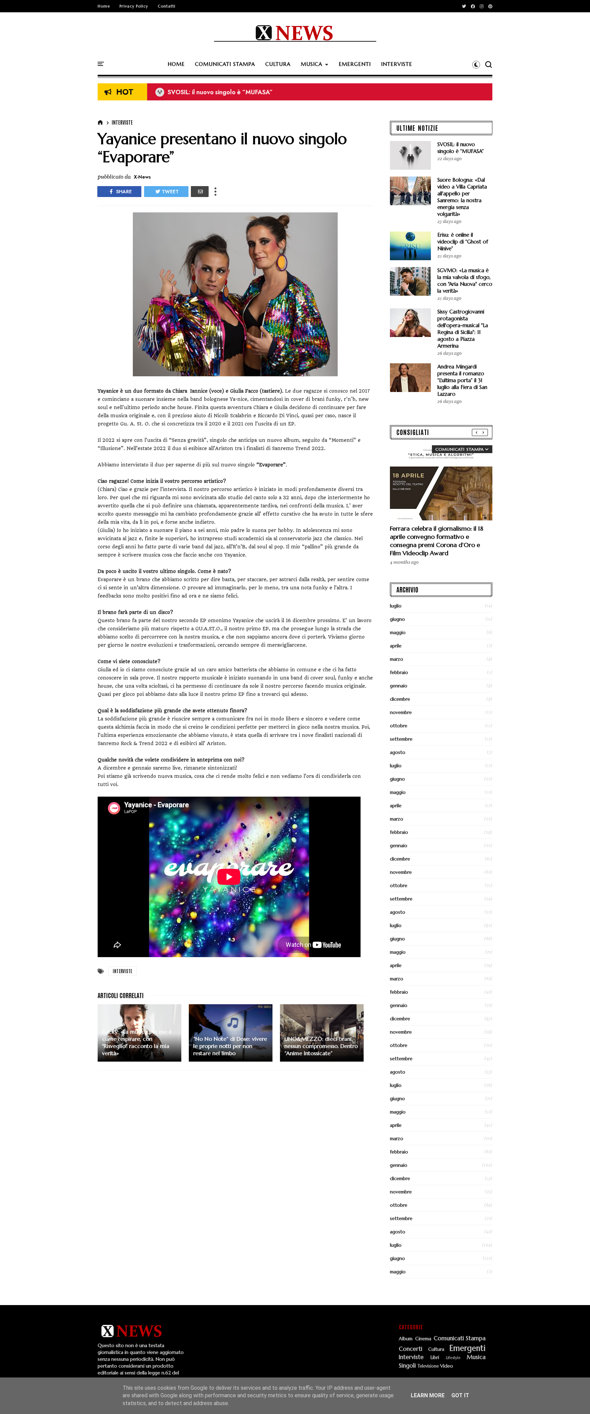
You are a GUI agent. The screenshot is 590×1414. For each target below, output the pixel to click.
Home (104, 6)
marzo (396, 659)
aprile (396, 646)
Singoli (407, 1365)
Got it (460, 1395)
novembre (401, 712)
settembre (401, 739)
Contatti (166, 6)
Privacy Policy (134, 6)
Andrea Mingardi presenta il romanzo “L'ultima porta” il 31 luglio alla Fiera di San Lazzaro (462, 380)
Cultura (436, 1349)
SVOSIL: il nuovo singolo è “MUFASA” (214, 92)
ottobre (398, 726)
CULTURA (278, 64)
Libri (435, 1357)
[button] (476, 64)
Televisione (428, 1366)
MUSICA (311, 64)
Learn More (428, 1395)
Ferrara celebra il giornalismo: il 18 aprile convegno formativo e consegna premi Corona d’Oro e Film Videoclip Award (436, 540)
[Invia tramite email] (200, 191)
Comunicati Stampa (460, 1338)
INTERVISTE (396, 64)
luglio (396, 606)
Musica (476, 1357)
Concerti (410, 1349)
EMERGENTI (355, 64)
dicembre (400, 699)
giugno (397, 619)
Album (405, 1339)
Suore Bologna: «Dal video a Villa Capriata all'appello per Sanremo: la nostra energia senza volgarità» (462, 197)
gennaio (398, 686)
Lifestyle (453, 1358)
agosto (397, 752)
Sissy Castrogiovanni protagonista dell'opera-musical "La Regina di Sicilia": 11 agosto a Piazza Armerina (462, 328)
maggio (398, 632)
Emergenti (467, 1348)
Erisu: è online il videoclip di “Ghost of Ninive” (462, 242)
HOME (176, 64)
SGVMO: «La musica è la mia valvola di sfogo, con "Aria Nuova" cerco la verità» (464, 280)
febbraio (399, 672)
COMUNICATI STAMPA (225, 64)
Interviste (122, 122)
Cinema (423, 1339)
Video (446, 1366)
